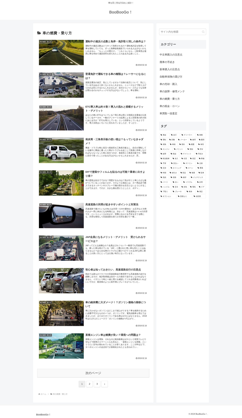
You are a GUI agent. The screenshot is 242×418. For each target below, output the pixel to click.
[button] (203, 31)
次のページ (93, 373)
